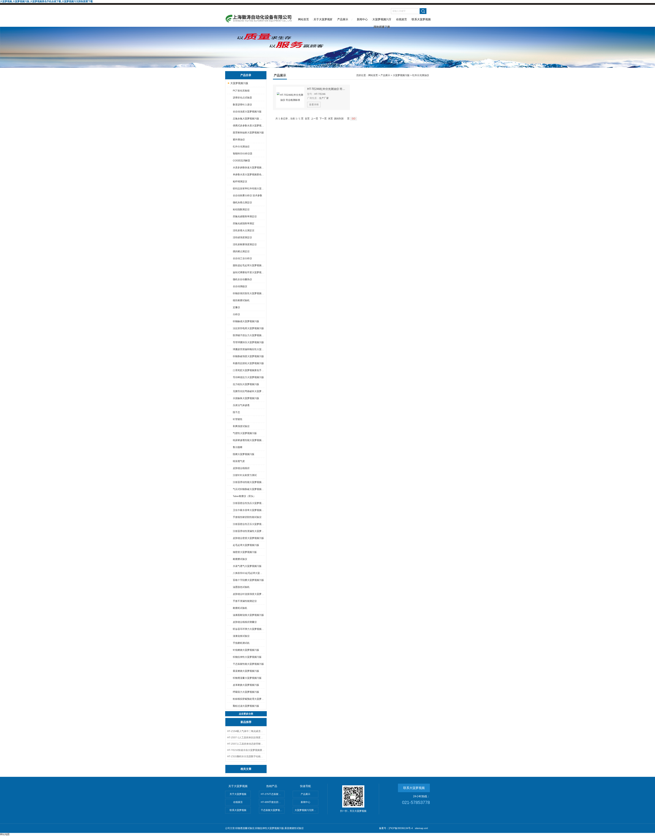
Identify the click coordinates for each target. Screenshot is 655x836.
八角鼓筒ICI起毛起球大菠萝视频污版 (248, 573)
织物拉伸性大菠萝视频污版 (247, 657)
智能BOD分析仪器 (242, 153)
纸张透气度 (239, 461)
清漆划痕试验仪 (241, 636)
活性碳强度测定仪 (242, 237)
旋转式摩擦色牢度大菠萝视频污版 (248, 272)
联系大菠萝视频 (421, 19)
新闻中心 (362, 19)
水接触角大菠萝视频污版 (246, 398)
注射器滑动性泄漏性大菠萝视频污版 (248, 531)
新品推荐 (246, 722)
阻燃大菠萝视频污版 (243, 454)
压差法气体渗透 (241, 405)
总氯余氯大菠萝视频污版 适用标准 (248, 118)
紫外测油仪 (239, 139)
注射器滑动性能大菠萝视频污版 (248, 482)
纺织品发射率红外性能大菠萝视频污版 (248, 188)
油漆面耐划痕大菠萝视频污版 (248, 615)
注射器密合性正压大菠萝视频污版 (248, 524)
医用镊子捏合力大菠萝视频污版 (248, 335)
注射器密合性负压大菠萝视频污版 (248, 503)
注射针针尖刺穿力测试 (245, 475)
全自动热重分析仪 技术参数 (247, 195)
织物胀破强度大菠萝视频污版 (248, 356)
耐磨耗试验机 (240, 608)
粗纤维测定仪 (240, 181)
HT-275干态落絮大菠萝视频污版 (273, 794)
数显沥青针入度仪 (242, 104)
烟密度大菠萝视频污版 (245, 552)
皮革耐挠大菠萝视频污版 (246, 685)
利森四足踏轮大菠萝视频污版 (248, 363)
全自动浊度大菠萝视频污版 (247, 111)
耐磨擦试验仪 (240, 559)
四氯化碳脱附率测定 (243, 223)
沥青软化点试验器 (242, 97)
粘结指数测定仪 (241, 209)
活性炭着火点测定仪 (243, 230)
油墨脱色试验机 (241, 587)
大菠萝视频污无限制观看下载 (381, 22)
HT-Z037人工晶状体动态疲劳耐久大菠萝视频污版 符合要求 (246, 743)
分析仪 (236, 314)
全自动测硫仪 (240, 286)
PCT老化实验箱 (241, 90)
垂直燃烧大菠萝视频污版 (246, 671)
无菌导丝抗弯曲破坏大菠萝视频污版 (248, 391)
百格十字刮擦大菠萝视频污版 (248, 580)
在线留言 (401, 19)
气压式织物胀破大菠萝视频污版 (248, 489)
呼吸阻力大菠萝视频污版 (246, 692)
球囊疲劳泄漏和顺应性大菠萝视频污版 (248, 349)
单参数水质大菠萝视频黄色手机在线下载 (248, 174)
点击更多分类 (246, 713)
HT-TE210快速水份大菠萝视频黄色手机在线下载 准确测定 (246, 750)
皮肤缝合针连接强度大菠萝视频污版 (248, 594)
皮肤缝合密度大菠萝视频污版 (248, 538)
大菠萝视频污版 (239, 83)
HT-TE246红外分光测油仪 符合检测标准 (327, 88)
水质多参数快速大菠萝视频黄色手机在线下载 (248, 167)
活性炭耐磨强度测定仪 (245, 244)
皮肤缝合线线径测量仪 (245, 622)
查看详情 (314, 104)
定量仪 (236, 307)
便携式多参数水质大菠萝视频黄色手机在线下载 (248, 125)
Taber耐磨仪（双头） (244, 496)
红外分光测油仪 (241, 146)
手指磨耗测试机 (241, 643)
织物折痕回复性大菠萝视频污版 (248, 293)
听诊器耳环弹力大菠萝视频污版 (248, 629)
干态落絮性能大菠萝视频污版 (248, 664)
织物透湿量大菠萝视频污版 (247, 678)
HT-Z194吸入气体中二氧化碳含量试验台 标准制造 (246, 731)
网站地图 (5, 834)
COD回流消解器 (241, 160)
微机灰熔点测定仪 (242, 202)
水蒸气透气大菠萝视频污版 (247, 566)
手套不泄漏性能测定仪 (245, 601)
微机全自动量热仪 (242, 279)
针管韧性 (237, 419)
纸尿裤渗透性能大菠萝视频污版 (248, 440)
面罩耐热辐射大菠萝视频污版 (248, 132)
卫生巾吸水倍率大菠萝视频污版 (248, 510)
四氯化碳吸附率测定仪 (245, 216)
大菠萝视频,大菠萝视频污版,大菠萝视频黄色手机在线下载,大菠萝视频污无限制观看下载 (46, 1)
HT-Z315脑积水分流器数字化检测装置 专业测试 (246, 756)
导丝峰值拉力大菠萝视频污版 (248, 377)
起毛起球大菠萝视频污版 (246, 545)
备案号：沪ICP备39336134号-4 (396, 828)
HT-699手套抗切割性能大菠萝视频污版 (273, 802)
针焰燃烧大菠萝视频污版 (246, 650)
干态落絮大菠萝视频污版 (273, 810)
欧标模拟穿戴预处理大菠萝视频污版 (248, 699)
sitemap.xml (421, 828)
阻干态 (236, 412)
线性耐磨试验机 (241, 300)
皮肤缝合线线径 (241, 468)
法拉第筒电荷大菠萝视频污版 (248, 328)
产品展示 (342, 19)
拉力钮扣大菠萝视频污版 (246, 384)
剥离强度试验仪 (241, 426)
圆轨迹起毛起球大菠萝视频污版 (248, 265)
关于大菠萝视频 (323, 19)
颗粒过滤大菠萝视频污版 (246, 706)
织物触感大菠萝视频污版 (246, 321)
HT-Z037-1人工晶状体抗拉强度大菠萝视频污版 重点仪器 (246, 737)
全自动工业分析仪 (242, 258)
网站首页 (303, 19)
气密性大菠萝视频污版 (245, 433)
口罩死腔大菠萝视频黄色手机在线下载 (248, 370)
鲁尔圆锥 (237, 447)
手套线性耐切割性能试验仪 (247, 517)
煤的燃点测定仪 (241, 251)
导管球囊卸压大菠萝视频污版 (248, 342)
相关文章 (246, 768)
